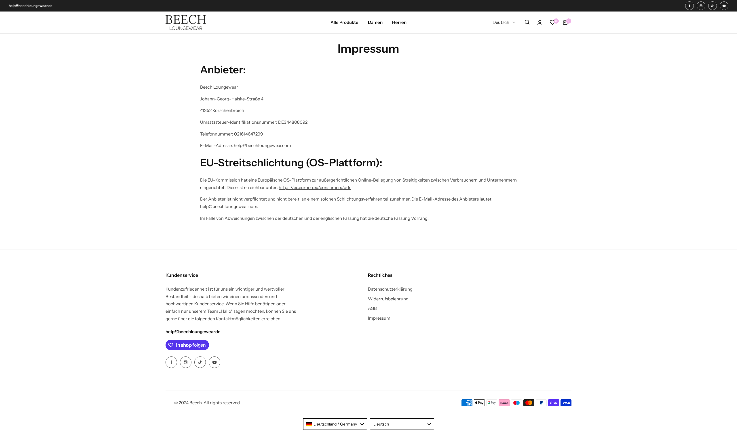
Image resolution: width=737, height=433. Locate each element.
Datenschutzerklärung (390, 289)
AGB (372, 308)
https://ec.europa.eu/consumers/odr (315, 187)
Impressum (379, 318)
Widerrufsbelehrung (388, 299)
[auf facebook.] (689, 5)
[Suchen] (527, 22)
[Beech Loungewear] (186, 22)
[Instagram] (701, 5)
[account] (539, 22)
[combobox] (335, 424)
